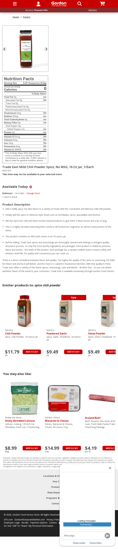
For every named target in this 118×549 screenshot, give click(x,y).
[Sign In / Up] (38, 3)
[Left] (4, 49)
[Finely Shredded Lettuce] (24, 398)
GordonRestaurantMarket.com (29, 519)
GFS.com (8, 519)
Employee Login (12, 522)
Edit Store (92, 10)
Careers (53, 522)
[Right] (47, 49)
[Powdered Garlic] (65, 310)
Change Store (33, 193)
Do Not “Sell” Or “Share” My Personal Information (28, 525)
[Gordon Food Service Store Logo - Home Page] (59, 4)
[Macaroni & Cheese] (64, 398)
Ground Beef (92, 418)
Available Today (15, 187)
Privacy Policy (53, 519)
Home (16, 17)
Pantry (26, 17)
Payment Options (38, 522)
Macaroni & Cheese (57, 419)
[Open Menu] (15, 4)
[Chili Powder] (24, 310)
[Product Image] (25, 48)
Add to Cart (32, 351)
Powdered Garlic (57, 332)
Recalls (25, 522)
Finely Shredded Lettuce (20, 419)
